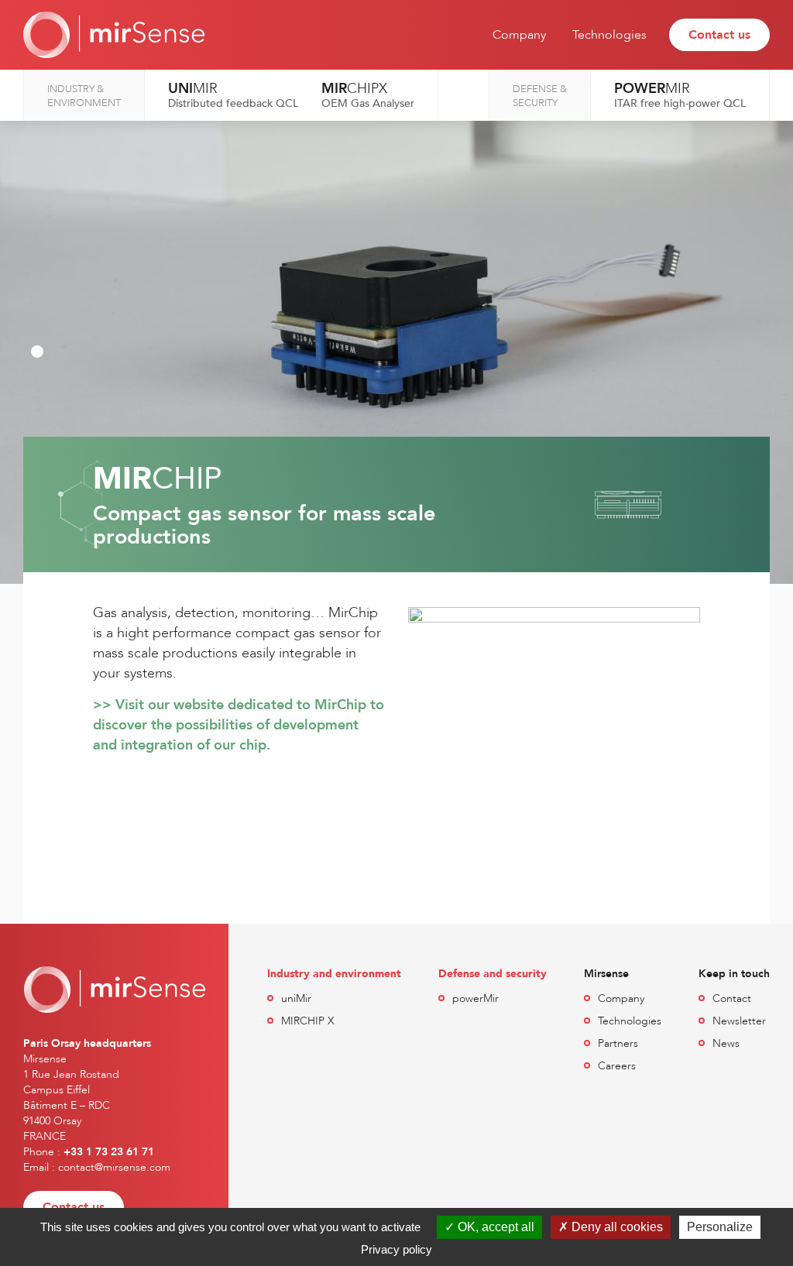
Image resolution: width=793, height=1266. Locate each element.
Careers (617, 1065)
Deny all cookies (615, 1226)
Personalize (720, 1226)
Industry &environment (84, 96)
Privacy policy (396, 1249)
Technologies (609, 34)
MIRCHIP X (308, 1021)
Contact (731, 998)
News (726, 1043)
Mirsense (114, 35)
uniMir (296, 998)
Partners (618, 1043)
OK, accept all (494, 1226)
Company (519, 34)
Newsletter (739, 1021)
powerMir (475, 998)
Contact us (719, 34)
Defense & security (540, 96)
